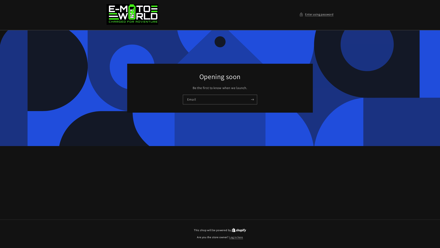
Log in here (236, 237)
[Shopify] (239, 230)
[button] (316, 14)
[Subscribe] (252, 99)
